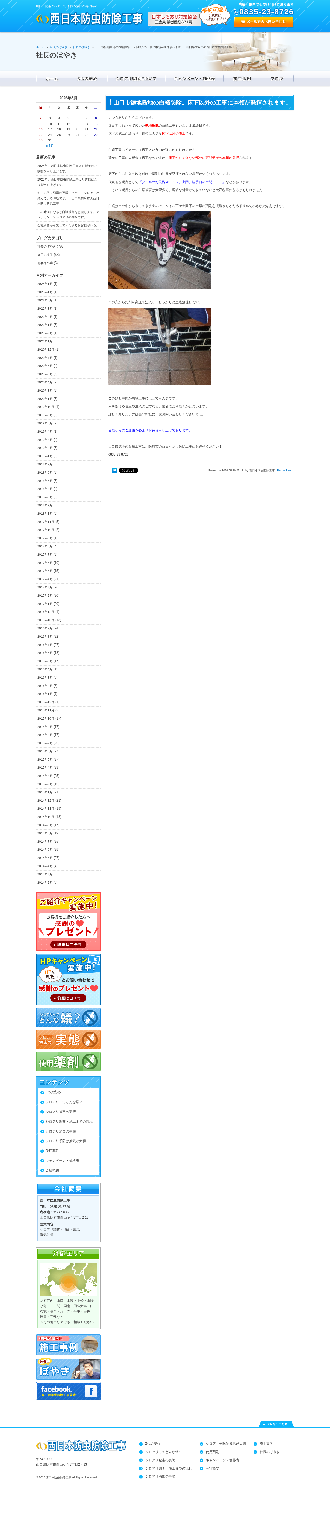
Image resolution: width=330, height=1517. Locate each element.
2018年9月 (45, 464)
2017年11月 (45, 522)
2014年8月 (45, 833)
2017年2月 (45, 595)
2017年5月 (45, 571)
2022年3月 (45, 308)
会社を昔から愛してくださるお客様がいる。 (68, 225)
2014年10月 (45, 817)
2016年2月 (45, 686)
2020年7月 (45, 358)
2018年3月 (45, 497)
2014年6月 (45, 849)
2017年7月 (45, 554)
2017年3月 (45, 587)
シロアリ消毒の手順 (61, 1131)
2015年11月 (45, 710)
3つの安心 (53, 1092)
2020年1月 (45, 399)
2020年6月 (45, 366)
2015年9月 (45, 727)
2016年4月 (45, 669)
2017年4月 (45, 579)
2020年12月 (45, 349)
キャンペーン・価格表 (62, 1160)
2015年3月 (45, 776)
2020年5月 (45, 374)
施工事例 (266, 1444)
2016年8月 (45, 636)
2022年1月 (45, 325)
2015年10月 (45, 718)
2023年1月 (45, 292)
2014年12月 (45, 800)
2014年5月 (45, 858)
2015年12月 (45, 702)
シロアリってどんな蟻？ (64, 1102)
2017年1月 (45, 604)
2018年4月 (45, 489)
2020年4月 (45, 382)
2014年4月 (45, 866)
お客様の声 (45, 263)
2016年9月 (45, 628)
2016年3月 (45, 677)
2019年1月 (45, 456)
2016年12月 (45, 612)
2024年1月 (45, 284)
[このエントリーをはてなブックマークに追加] (114, 470)
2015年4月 (45, 767)
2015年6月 (45, 751)
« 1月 (50, 146)
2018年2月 (45, 505)
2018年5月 (45, 481)
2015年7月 (45, 743)
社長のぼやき (46, 246)
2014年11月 (45, 808)
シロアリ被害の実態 (61, 1112)
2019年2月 (45, 448)
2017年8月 (45, 546)
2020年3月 (45, 390)
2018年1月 (45, 513)
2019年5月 (45, 423)
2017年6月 (45, 563)
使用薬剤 (52, 1151)
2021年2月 (45, 333)
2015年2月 (45, 784)
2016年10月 (45, 620)
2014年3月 (45, 874)
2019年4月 (45, 431)
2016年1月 (45, 694)
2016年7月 (45, 645)
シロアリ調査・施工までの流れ (69, 1122)
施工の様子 (45, 255)
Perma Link (284, 470)
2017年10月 (45, 530)
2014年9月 (45, 825)
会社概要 (52, 1170)
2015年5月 (45, 759)
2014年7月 (45, 841)
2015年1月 (45, 792)
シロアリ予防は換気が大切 (66, 1141)
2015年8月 (45, 735)
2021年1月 (45, 341)
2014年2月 (45, 882)
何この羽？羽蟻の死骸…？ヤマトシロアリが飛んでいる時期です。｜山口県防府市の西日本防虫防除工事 (68, 198)
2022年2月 (45, 317)
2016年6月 (45, 653)
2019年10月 (45, 407)
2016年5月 (45, 661)
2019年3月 (45, 440)
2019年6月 (45, 415)
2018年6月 (45, 472)
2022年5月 (45, 300)
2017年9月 (45, 538)
